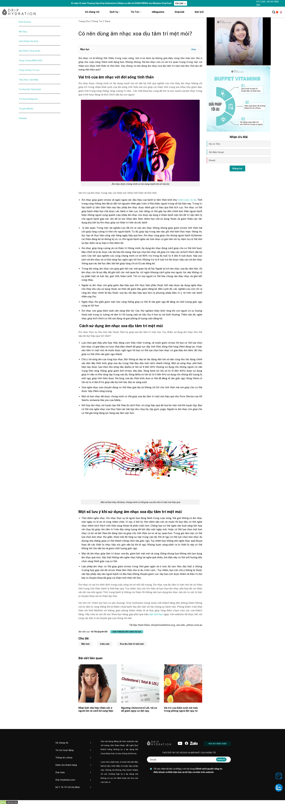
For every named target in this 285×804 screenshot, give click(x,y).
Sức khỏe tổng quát (29, 51)
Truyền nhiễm (26, 108)
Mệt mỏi (85, 644)
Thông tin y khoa (100, 21)
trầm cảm (104, 644)
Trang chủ (84, 21)
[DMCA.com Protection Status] (9, 802)
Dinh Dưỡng (25, 22)
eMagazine (158, 12)
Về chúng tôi (92, 12)
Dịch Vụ (114, 12)
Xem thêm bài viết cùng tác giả (127, 632)
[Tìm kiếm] (273, 12)
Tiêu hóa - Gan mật (28, 80)
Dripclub (179, 12)
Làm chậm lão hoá (28, 41)
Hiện (193, 49)
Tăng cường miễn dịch (30, 60)
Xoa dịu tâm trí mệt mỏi (132, 644)
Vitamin (23, 118)
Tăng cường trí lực (29, 70)
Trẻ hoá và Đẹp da (28, 99)
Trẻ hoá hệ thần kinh (30, 89)
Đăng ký (237, 168)
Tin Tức (135, 12)
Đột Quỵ (23, 31)
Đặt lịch (199, 12)
